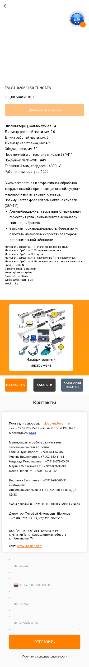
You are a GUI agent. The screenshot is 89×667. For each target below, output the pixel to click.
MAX (32, 433)
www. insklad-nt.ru (29, 546)
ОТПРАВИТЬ (44, 642)
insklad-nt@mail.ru (55, 423)
